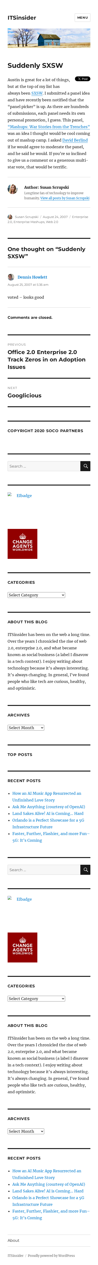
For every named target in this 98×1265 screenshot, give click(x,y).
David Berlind (75, 140)
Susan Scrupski (27, 217)
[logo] (49, 507)
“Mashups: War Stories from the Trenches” (49, 126)
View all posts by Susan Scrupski (64, 198)
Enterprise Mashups (29, 222)
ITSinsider (22, 17)
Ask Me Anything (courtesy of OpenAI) (48, 806)
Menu (82, 17)
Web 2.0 (52, 222)
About (14, 1240)
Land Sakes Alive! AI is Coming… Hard (47, 813)
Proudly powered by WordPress (51, 1256)
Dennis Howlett (32, 277)
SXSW (37, 93)
